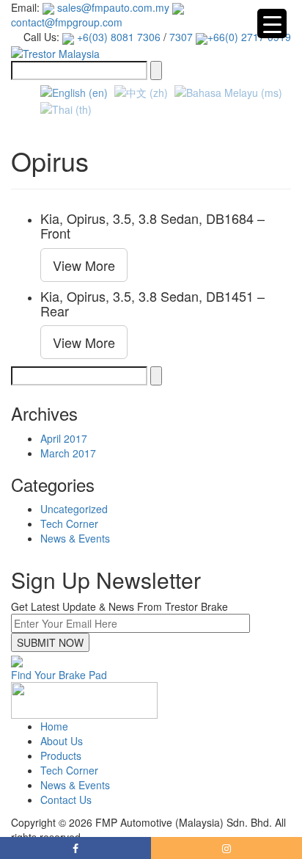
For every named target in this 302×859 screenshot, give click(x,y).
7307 (181, 36)
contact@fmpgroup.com (66, 22)
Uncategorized (74, 508)
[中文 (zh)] (141, 91)
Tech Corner (69, 523)
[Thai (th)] (66, 107)
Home (54, 726)
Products (60, 755)
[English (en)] (74, 91)
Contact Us (66, 799)
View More (84, 265)
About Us (61, 740)
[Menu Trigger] (272, 23)
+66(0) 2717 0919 (249, 36)
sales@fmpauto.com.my (111, 7)
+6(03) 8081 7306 (117, 36)
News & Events (75, 538)
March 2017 (68, 453)
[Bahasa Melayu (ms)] (228, 91)
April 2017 (63, 438)
